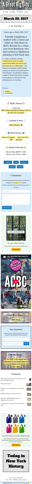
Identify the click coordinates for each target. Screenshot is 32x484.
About (10, 479)
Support (24, 479)
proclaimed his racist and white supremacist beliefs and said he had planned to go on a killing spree (14, 63)
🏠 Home (5, 12)
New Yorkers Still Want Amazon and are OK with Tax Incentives (16, 111)
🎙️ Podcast (19, 12)
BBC (11, 140)
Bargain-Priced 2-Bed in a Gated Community (11, 393)
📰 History (12, 12)
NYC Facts (16, 319)
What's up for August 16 (6, 383)
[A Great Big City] (16, 5)
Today (16, 162)
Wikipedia (7, 91)
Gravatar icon (17, 182)
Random (20, 166)
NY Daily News (9, 93)
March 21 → (24, 162)
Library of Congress (8, 137)
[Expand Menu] (26, 12)
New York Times (23, 137)
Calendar (12, 166)
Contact (20, 479)
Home (7, 479)
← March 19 (8, 162)
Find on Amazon (16, 249)
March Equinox (14, 125)
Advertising (15, 479)
